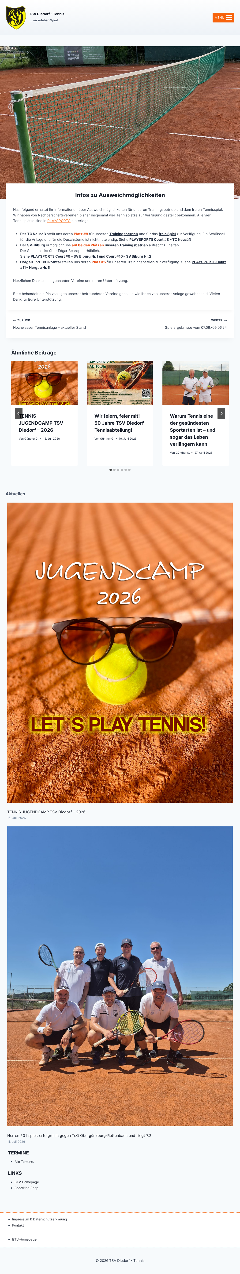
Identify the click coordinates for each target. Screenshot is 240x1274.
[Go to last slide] (18, 413)
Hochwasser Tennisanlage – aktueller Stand (49, 324)
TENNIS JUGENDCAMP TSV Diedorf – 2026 (41, 423)
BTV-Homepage (27, 1182)
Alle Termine (24, 1162)
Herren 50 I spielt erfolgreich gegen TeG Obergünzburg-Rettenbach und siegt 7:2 (79, 1135)
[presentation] (44, 383)
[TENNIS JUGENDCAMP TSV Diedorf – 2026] (120, 653)
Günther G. (31, 438)
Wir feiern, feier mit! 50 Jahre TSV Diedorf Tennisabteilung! (119, 423)
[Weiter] (221, 413)
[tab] (110, 470)
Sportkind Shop (26, 1188)
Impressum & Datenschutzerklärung (39, 1219)
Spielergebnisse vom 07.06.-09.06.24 (196, 324)
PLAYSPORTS (59, 221)
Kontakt (18, 1225)
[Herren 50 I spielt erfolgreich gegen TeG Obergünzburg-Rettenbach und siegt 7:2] (120, 976)
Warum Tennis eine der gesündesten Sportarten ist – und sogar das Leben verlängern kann (192, 430)
